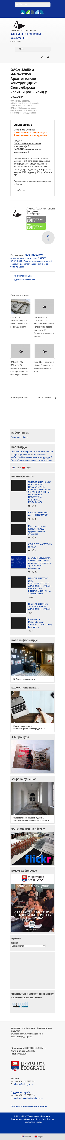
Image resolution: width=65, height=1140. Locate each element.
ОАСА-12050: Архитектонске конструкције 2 (31, 261)
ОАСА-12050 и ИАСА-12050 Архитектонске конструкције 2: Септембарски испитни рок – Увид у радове (24, 109)
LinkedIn (37, 12)
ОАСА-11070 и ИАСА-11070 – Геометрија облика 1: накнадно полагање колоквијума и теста (19, 368)
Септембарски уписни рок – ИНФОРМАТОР (38, 513)
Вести (14, 106)
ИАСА (27, 255)
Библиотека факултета (24, 679)
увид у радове (17, 267)
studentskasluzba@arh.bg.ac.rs (28, 1098)
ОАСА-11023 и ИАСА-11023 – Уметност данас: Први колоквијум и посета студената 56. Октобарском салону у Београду (44, 327)
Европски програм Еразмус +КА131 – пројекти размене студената (37, 530)
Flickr (32, 12)
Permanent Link (24, 276)
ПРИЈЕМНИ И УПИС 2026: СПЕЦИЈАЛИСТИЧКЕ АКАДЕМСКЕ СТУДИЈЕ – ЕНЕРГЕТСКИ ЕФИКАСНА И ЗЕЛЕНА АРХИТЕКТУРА (40, 586)
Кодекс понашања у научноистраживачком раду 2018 (29, 727)
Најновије (34, 103)
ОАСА (43, 258)
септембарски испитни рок (36, 264)
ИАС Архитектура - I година (35, 219)
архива (14, 943)
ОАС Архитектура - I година (35, 226)
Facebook (23, 12)
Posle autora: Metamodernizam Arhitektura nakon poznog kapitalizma (40, 623)
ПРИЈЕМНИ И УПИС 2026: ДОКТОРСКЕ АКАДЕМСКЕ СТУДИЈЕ (39, 606)
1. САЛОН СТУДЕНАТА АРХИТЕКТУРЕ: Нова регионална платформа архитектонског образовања (39, 563)
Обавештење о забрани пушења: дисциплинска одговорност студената (31, 819)
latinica (25, 437)
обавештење (16, 264)
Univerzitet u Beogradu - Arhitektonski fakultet (20, 102)
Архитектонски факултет (41, 210)
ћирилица (15, 437)
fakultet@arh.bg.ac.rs (23, 1084)
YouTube (28, 12)
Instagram (42, 12)
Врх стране (31, 1130)
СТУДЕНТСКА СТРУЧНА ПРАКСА (40, 545)
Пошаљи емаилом (26, 279)
